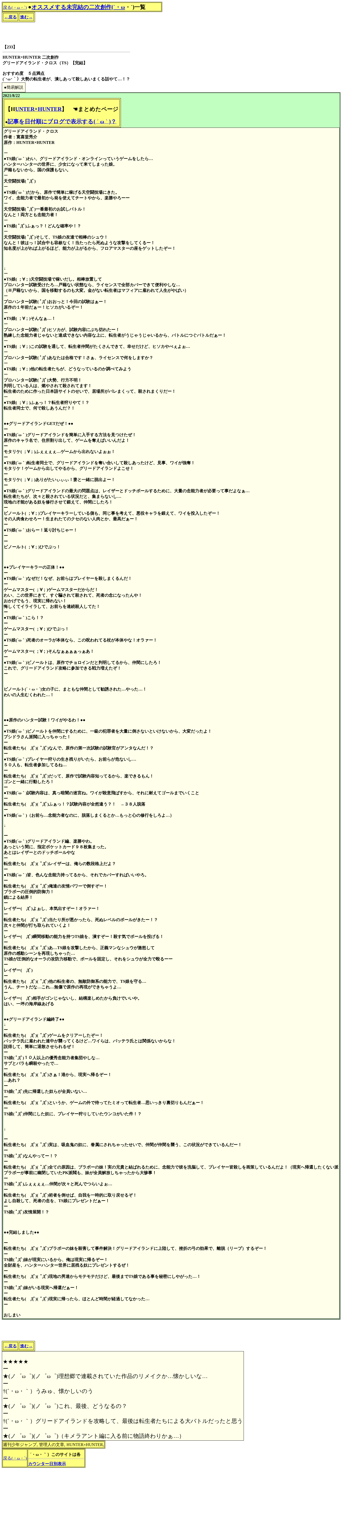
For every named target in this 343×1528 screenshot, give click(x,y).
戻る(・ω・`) (15, 7)
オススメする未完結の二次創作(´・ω (78, 7)
